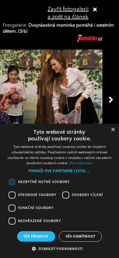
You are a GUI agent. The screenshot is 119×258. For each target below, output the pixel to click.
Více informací (80, 163)
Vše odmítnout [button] (80, 236)
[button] (59, 171)
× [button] (113, 130)
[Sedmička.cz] (96, 41)
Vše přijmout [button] (36, 236)
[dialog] (59, 191)
